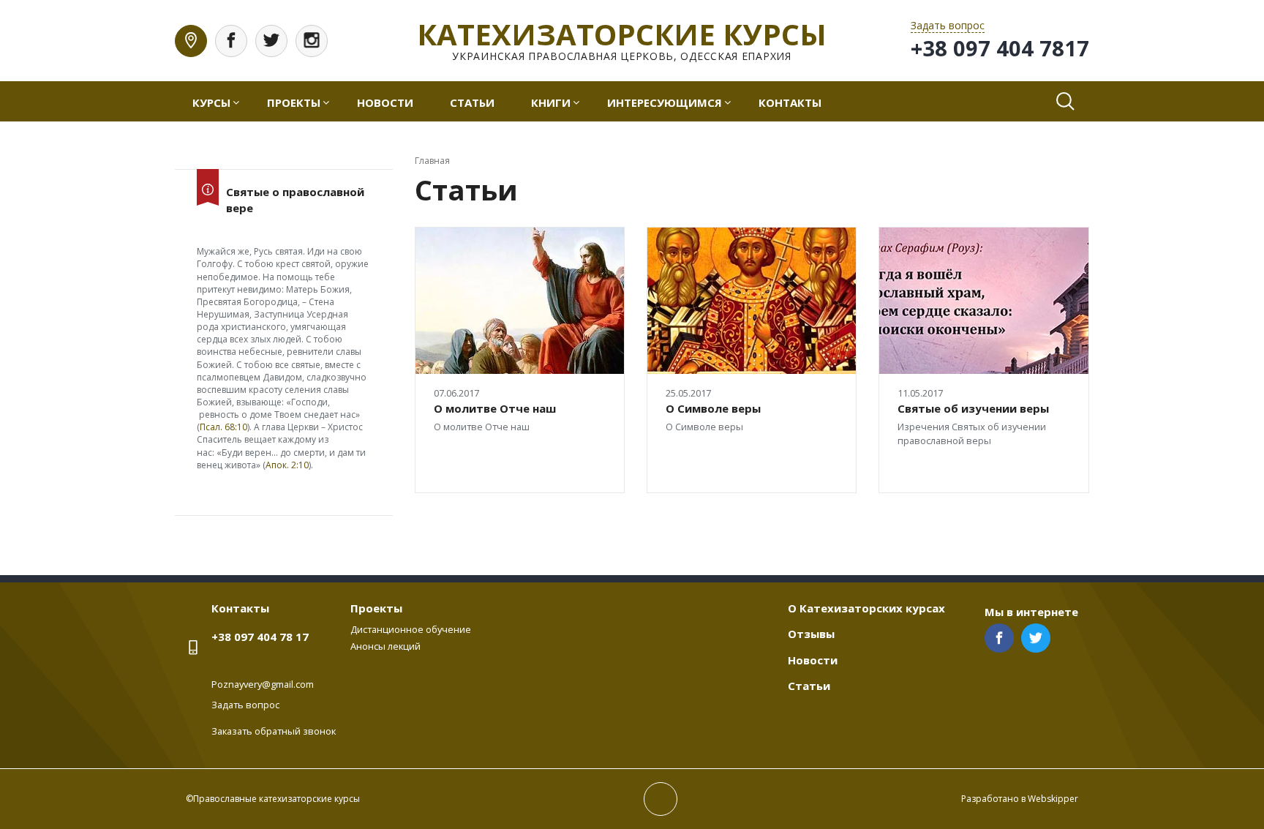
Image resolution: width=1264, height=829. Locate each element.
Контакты (790, 102)
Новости (385, 102)
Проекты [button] (293, 102)
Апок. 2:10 (287, 465)
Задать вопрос (245, 704)
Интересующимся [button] (664, 102)
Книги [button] (551, 102)
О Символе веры (713, 408)
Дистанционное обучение (410, 629)
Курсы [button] (211, 102)
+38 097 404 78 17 (260, 636)
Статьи (472, 102)
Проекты (376, 608)
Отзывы (811, 633)
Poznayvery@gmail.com (262, 684)
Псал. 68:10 (223, 427)
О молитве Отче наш (495, 408)
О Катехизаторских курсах (866, 608)
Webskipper (1053, 798)
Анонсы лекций (385, 646)
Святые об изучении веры (973, 408)
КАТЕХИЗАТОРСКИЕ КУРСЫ (622, 34)
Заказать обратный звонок (273, 731)
